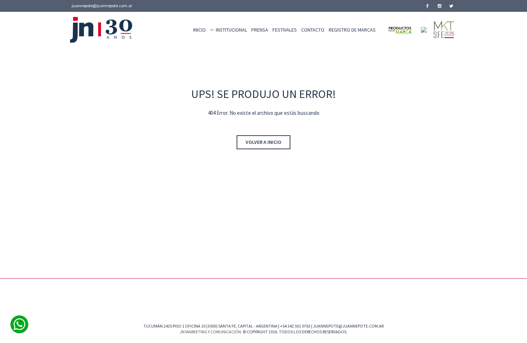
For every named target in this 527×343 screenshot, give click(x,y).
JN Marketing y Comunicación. (211, 331)
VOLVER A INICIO (263, 142)
